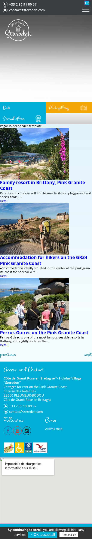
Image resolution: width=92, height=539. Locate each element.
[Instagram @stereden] (26, 430)
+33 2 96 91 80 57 (23, 4)
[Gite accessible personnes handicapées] (19, 447)
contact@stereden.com (27, 10)
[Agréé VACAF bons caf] (28, 447)
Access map (53, 428)
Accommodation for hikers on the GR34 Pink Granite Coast (43, 260)
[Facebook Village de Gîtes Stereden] (8, 430)
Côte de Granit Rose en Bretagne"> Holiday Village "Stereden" (43, 380)
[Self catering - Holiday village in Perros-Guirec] (18, 30)
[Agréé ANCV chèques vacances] (40, 447)
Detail (4, 201)
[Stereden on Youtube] (17, 430)
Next (88, 354)
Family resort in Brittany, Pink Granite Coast (42, 185)
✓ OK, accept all (42, 534)
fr (87, 3)
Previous (8, 354)
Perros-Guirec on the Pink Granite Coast (44, 332)
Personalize (69, 534)
